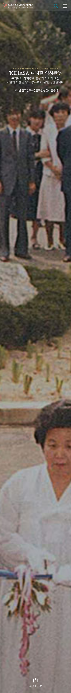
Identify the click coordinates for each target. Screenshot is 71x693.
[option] (35, 346)
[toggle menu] (65, 5)
